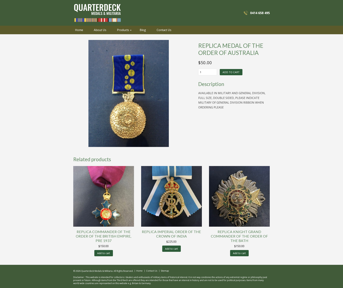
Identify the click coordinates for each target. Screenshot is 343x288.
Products (123, 30)
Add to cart (231, 72)
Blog (143, 30)
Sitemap (165, 271)
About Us (100, 30)
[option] (128, 93)
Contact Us (164, 30)
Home (79, 30)
